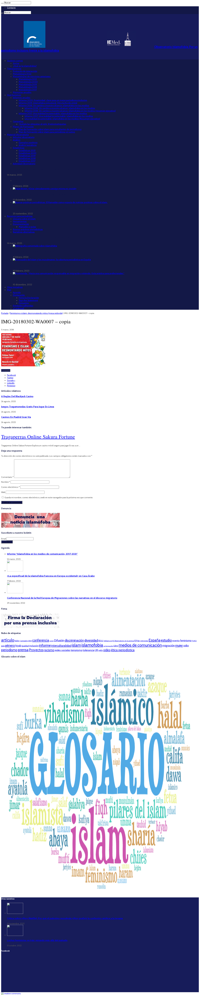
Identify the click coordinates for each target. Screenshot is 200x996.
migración (168, 645)
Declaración (19, 295)
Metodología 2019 (28, 84)
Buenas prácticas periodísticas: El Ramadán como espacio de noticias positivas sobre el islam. (59, 208)
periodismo (9, 650)
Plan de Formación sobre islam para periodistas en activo (47, 132)
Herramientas (20, 221)
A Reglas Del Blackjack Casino (17, 396)
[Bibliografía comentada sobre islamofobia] (35, 246)
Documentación (21, 224)
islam (76, 645)
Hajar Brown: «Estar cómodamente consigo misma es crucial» (43, 194)
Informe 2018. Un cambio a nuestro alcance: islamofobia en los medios (54, 105)
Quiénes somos (15, 60)
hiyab (18, 645)
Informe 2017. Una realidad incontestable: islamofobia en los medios (53, 113)
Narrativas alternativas (24, 232)
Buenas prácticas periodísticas (28, 229)
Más (9, 290)
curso (51, 641)
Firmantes (24, 303)
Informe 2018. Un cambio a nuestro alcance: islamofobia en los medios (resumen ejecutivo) (70, 111)
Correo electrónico (10, 487)
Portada (4, 313)
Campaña (24, 641)
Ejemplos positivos (28, 142)
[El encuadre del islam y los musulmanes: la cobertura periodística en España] (52, 259)
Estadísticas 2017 (27, 161)
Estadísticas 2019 (27, 155)
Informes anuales (21, 97)
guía (3, 646)
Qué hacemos (14, 95)
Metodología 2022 (22, 74)
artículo (7, 640)
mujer (179, 645)
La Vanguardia (108, 646)
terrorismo (76, 650)
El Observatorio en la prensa (123, 641)
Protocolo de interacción (25, 71)
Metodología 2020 (28, 82)
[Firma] (30, 627)
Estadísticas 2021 (27, 150)
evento (176, 640)
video (107, 650)
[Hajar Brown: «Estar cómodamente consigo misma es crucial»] (44, 188)
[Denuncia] (30, 527)
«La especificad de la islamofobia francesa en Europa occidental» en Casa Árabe (51, 575)
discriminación (74, 640)
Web (3, 492)
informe (45, 645)
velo (100, 650)
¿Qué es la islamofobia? (25, 66)
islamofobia (92, 645)
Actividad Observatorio (24, 163)
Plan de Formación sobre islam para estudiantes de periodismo (50, 129)
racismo (49, 650)
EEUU (100, 640)
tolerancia (88, 650)
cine (30, 640)
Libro (115, 645)
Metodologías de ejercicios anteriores (32, 76)
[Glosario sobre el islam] (100, 893)
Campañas (18, 121)
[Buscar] (2, 3)
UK (96, 650)
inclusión (34, 645)
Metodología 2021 (28, 79)
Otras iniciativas (15, 287)
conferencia (40, 640)
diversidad (91, 640)
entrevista (144, 641)
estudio (166, 640)
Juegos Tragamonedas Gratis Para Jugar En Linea (27, 406)
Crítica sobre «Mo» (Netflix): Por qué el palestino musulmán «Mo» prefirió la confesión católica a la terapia (65, 918)
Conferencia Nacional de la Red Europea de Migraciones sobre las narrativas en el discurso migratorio (62, 597)
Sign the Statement (28, 300)
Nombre (5, 482)
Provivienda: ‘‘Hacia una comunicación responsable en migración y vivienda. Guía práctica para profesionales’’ (67, 279)
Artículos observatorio (23, 137)
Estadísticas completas (24, 180)
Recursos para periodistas (20, 216)
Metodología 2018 (28, 87)
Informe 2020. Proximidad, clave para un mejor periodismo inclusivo (53, 100)
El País (137, 640)
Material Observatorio (18, 134)
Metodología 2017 (28, 89)
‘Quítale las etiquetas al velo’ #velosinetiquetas (42, 124)
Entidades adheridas (23, 305)
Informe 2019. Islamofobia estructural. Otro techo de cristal (48, 103)
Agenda (16, 292)
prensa (23, 650)
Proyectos (36, 650)
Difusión (59, 640)
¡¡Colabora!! (18, 308)
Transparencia (14, 68)
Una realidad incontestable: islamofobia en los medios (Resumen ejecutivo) (62, 119)
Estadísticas (18, 148)
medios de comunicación (140, 645)
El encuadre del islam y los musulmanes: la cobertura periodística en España (50, 265)
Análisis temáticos (28, 145)
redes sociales (62, 650)
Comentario (7, 477)
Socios (16, 63)
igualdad (25, 646)
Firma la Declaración (29, 297)
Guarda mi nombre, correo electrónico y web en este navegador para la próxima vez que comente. (49, 497)
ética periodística (123, 650)
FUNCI (194, 641)
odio (186, 645)
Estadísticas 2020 (27, 153)
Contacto (11, 7)
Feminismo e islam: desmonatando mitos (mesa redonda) (36, 313)
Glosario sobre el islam (24, 219)
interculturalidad (61, 645)
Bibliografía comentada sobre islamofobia (34, 251)
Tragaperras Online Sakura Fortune (38, 436)
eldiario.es (108, 641)
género (10, 645)
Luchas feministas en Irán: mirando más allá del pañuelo (37, 940)
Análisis (16, 140)
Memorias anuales (22, 92)
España (154, 640)
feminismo (186, 640)
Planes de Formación (23, 126)
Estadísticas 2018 (27, 158)
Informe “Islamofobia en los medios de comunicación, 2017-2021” (40, 169)
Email (3, 538)
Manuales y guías (27, 226)
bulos (17, 640)
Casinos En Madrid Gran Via (16, 416)
